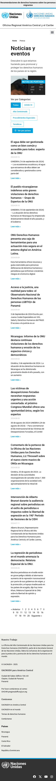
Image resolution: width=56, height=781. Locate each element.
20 (28, 616)
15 (38, 612)
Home (14, 41)
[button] (52, 32)
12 (25, 612)
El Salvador (5, 746)
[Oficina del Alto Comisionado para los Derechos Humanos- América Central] (28, 15)
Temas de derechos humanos (13, 714)
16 (42, 612)
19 (24, 616)
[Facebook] (34, 777)
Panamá (4, 737)
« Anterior (15, 609)
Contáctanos (6, 719)
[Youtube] (46, 777)
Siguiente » (36, 616)
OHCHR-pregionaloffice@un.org (14, 692)
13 (29, 612)
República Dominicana (10, 750)
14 (34, 612)
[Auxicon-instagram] (52, 777)
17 (16, 616)
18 (20, 616)
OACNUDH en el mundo (10, 709)
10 (17, 612)
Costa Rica (5, 741)
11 (21, 612)
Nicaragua (5, 732)
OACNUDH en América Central (13, 705)
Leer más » (16, 178)
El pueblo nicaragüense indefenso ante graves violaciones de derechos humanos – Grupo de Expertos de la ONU (25, 194)
